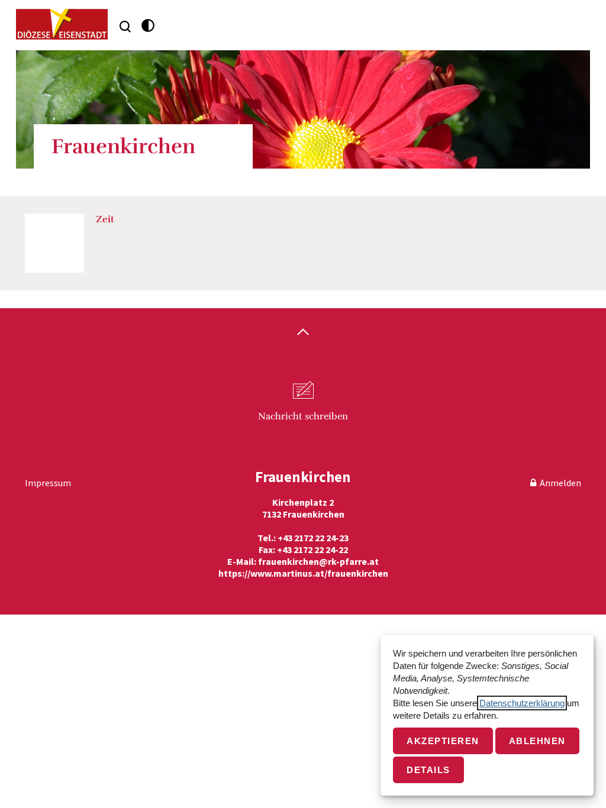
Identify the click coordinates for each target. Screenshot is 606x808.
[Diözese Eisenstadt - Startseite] (62, 24)
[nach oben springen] (303, 333)
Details (428, 770)
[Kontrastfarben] (148, 26)
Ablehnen (537, 741)
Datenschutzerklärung (522, 703)
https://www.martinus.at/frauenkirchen (303, 573)
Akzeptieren (443, 741)
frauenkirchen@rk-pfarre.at (318, 561)
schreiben (303, 416)
